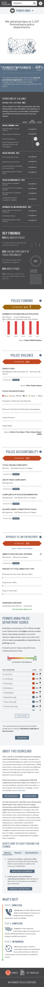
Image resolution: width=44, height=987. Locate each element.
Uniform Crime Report (17, 432)
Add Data (16, 379)
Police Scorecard (6, 3)
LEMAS (39, 434)
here (36, 783)
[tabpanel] (22, 874)
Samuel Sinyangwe (18, 790)
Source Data (30, 796)
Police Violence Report (34, 385)
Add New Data (22, 738)
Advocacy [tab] (7, 852)
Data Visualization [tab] (31, 852)
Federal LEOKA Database (33, 340)
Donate (14, 972)
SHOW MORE (22, 716)
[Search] (34, 3)
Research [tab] (18, 852)
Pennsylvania (20, 10)
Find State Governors (22, 871)
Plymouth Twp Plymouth (16, 67)
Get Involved (33, 972)
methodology (11, 796)
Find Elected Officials (20, 889)
